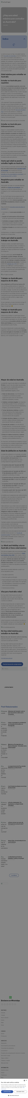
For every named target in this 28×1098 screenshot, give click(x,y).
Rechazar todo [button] (20, 1091)
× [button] (26, 1080)
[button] (14, 1095)
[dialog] (14, 1088)
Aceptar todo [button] (7, 1091)
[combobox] (24, 1080)
